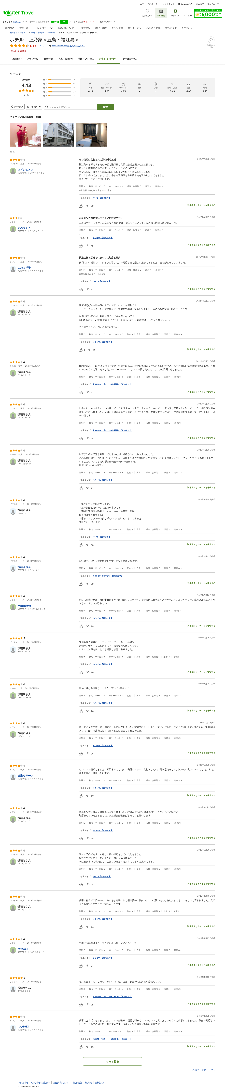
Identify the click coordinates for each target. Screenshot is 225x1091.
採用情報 (77, 1082)
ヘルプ (141, 4)
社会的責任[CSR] (61, 1082)
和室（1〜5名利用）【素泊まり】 (108, 576)
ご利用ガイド (153, 4)
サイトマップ (168, 4)
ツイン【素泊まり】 (102, 198)
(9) (65, 58)
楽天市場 (200, 4)
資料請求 (99, 1082)
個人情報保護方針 (40, 1082)
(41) (108, 58)
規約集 (88, 1082)
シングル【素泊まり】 (103, 237)
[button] (25, 135)
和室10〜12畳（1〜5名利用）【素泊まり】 (112, 384)
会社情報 (23, 1082)
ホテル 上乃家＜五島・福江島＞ (44, 39)
